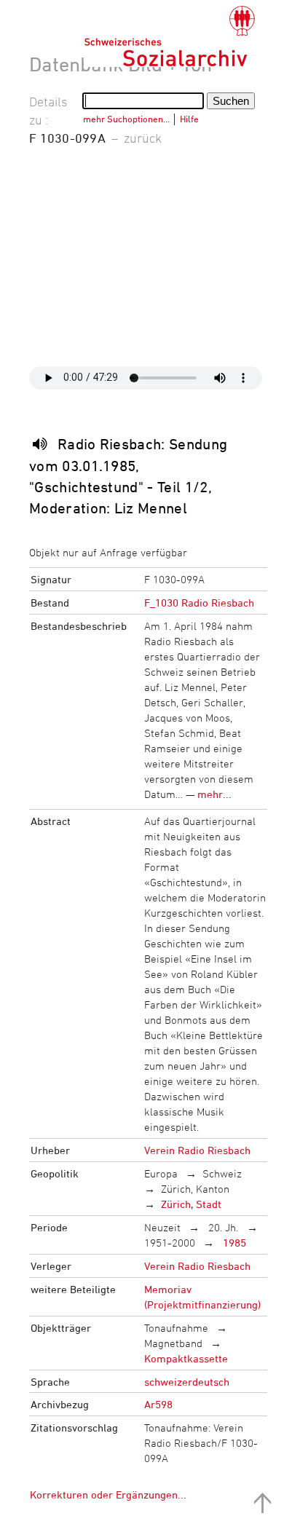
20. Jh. (221, 1227)
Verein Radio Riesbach (197, 1150)
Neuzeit (162, 1227)
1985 (233, 1242)
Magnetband (173, 1343)
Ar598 (158, 1404)
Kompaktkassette (186, 1358)
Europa (161, 1173)
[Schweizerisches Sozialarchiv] (169, 36)
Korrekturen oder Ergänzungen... (108, 1494)
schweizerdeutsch (186, 1381)
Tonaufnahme (176, 1328)
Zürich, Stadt (191, 1204)
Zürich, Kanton (195, 1189)
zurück (143, 137)
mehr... (214, 794)
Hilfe (189, 119)
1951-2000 (169, 1242)
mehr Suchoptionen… (126, 119)
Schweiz (222, 1173)
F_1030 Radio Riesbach (199, 602)
